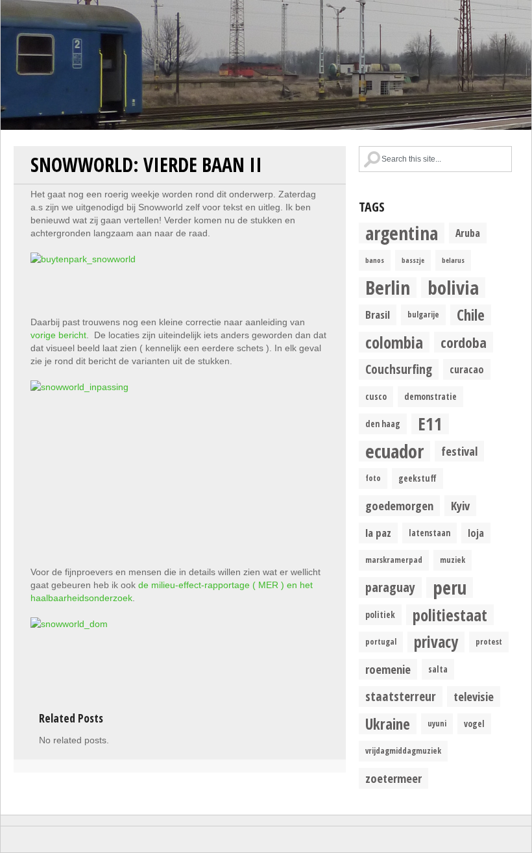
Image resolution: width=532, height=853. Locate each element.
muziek (452, 559)
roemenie (388, 669)
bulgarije (423, 314)
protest (489, 641)
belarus (453, 260)
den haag (382, 424)
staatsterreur (400, 696)
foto (373, 478)
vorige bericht (58, 335)
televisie (473, 696)
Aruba (467, 233)
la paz (378, 532)
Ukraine (387, 723)
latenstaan (429, 533)
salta (438, 669)
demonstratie (430, 396)
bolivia (453, 287)
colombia (394, 342)
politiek (380, 615)
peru (449, 587)
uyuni (437, 723)
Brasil (377, 314)
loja (476, 533)
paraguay (390, 587)
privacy (436, 642)
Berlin (387, 287)
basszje (413, 260)
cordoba (464, 342)
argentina (401, 233)
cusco (376, 396)
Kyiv (460, 505)
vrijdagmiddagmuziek (403, 750)
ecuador (394, 451)
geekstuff (417, 478)
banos (374, 260)
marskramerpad (393, 559)
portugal (380, 641)
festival (459, 451)
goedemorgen (399, 505)
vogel (474, 724)
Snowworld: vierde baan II (146, 164)
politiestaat (450, 614)
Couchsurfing (398, 369)
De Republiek (266, 65)
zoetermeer (393, 778)
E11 (430, 424)
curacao (467, 369)
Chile (471, 314)
